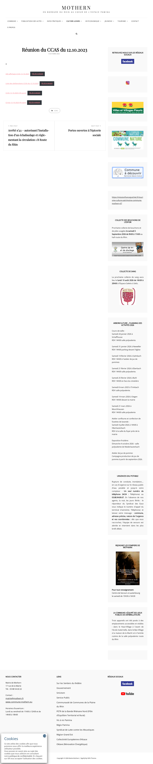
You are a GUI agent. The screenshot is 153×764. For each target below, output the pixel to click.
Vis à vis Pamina (64, 720)
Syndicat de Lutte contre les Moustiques (75, 729)
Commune (11, 21)
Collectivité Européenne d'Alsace (72, 739)
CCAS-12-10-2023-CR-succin (16, 93)
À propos (11, 27)
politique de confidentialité (20, 756)
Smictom (61, 692)
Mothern (76, 7)
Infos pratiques (54, 21)
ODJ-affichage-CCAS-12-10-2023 (17, 74)
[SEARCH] (76, 33)
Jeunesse (108, 21)
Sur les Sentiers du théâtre (69, 683)
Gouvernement (64, 688)
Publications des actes (31, 21)
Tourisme (122, 21)
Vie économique (92, 21)
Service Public (63, 697)
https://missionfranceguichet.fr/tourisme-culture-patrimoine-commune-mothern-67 (127, 200)
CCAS (56, 111)
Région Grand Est (65, 734)
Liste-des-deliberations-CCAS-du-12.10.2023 (22, 83)
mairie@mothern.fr (15, 698)
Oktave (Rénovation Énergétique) (72, 744)
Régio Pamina (63, 725)
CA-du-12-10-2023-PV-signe (16, 102)
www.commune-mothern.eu (19, 702)
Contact (135, 21)
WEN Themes (91, 758)
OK (44, 736)
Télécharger (37, 74)
